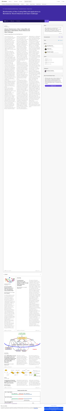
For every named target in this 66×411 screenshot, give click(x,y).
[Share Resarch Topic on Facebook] (59, 40)
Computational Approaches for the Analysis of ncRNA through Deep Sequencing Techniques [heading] (22, 283)
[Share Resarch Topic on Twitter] (58, 40)
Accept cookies (53, 410)
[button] (12, 21)
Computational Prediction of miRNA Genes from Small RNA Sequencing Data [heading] (10, 381)
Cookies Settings (53, 405)
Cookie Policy (36, 408)
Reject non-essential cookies (53, 407)
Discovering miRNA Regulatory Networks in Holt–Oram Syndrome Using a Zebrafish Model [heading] (8, 288)
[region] (33, 407)
